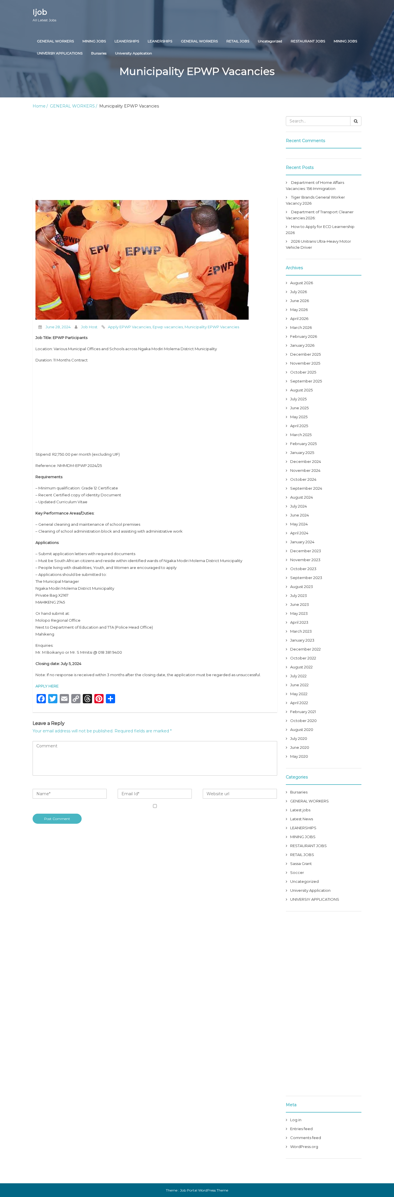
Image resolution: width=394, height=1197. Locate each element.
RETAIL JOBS (237, 41)
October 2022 (303, 658)
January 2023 (302, 640)
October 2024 (303, 479)
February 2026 (303, 336)
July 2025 (298, 399)
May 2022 (298, 693)
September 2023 (306, 577)
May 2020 (299, 756)
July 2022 (298, 676)
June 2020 (299, 747)
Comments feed (305, 1137)
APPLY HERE (47, 686)
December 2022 (305, 649)
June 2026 (299, 300)
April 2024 (299, 533)
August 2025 (301, 390)
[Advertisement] (155, 154)
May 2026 (299, 309)
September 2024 (306, 488)
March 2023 (301, 631)
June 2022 (299, 685)
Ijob (44, 14)
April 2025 (299, 425)
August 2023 (301, 586)
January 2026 (302, 345)
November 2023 (305, 559)
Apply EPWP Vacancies (129, 327)
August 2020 (301, 729)
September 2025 (306, 381)
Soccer (297, 872)
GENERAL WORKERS (55, 41)
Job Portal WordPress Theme (204, 1190)
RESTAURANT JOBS (308, 41)
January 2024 (302, 542)
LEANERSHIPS (127, 41)
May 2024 (299, 524)
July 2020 (298, 738)
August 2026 (301, 282)
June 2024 (299, 515)
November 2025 (305, 363)
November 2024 (305, 470)
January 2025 (302, 452)
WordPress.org (304, 1146)
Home (39, 106)
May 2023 (299, 613)
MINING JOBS (94, 41)
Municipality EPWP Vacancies (212, 327)
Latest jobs (300, 810)
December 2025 (305, 354)
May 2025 (298, 416)
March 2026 (301, 327)
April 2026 (299, 318)
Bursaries (98, 53)
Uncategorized (270, 41)
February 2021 (303, 711)
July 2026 (298, 291)
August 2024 (301, 497)
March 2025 (301, 434)
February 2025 (303, 443)
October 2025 (303, 372)
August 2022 (301, 667)
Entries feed (301, 1128)
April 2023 (299, 622)
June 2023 (299, 604)
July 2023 (298, 595)
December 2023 (305, 550)
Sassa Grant (301, 863)
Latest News (301, 819)
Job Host (89, 327)
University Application (133, 53)
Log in (295, 1119)
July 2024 (298, 506)
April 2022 (299, 702)
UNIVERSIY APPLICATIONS (59, 53)
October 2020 (303, 720)
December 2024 (305, 461)
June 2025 (299, 408)
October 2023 (303, 568)
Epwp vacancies (168, 327)
